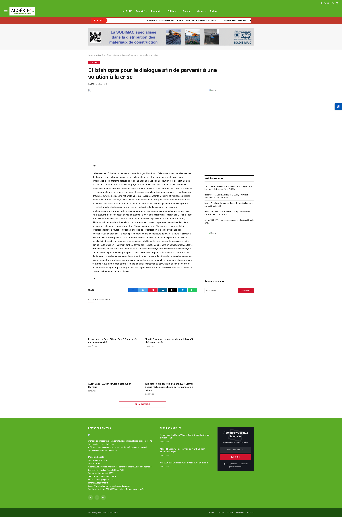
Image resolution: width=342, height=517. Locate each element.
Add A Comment (142, 404)
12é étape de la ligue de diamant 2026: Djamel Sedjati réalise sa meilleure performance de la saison (169, 386)
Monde (200, 11)
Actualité (140, 11)
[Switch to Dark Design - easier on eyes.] (333, 3)
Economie (156, 11)
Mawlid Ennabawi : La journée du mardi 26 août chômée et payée (169, 341)
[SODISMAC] (171, 37)
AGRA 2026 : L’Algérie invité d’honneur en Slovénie (109, 385)
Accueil (211, 513)
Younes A (93, 84)
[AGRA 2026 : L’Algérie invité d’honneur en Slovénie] (114, 365)
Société (187, 11)
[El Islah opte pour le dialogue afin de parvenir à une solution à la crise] (142, 124)
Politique (172, 11)
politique (232, 467)
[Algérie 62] (22, 11)
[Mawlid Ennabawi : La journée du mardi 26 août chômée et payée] (171, 321)
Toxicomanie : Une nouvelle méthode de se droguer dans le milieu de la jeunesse (163, 20)
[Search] (337, 3)
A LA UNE (127, 11)
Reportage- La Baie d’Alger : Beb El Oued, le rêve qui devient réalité (234, 20)
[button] (338, 106)
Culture (213, 11)
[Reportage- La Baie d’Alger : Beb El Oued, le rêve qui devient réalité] (114, 321)
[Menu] (5, 11)
